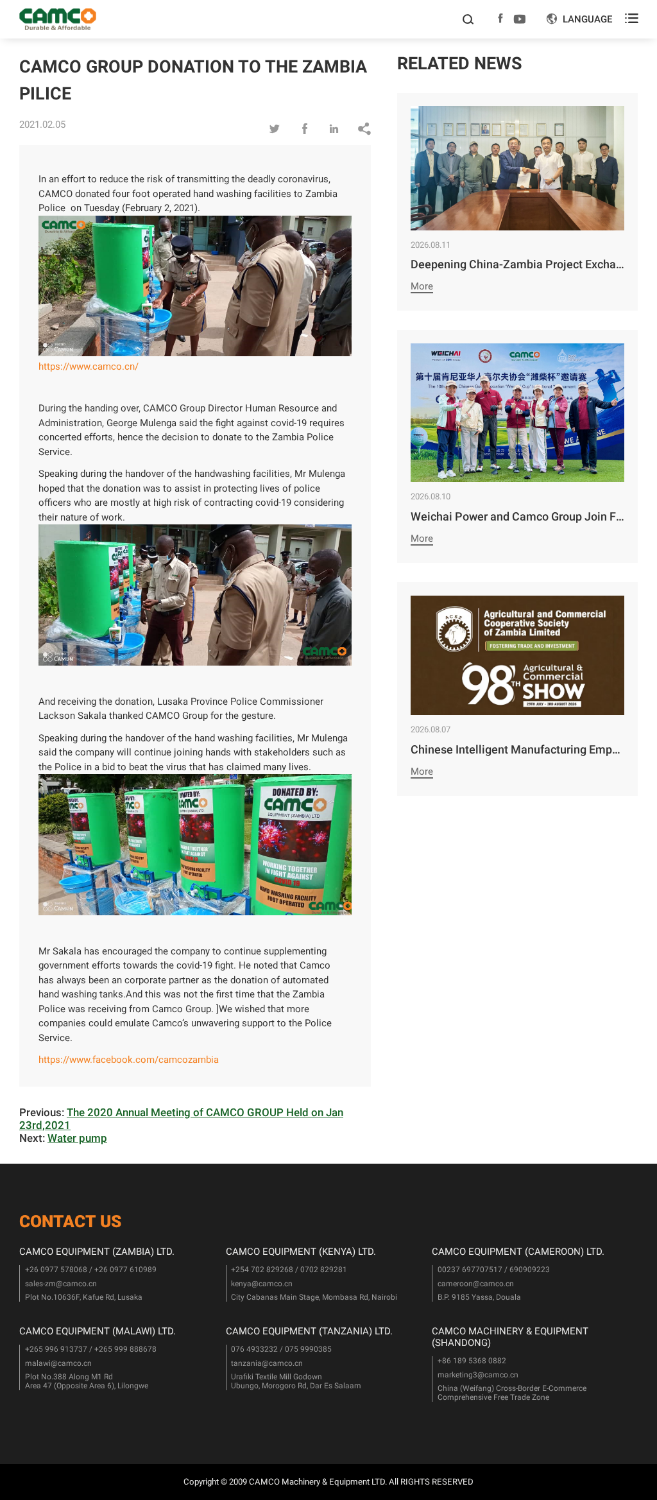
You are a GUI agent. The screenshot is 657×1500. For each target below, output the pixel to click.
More (422, 286)
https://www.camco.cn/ (88, 366)
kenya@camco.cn (262, 1283)
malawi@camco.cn (58, 1363)
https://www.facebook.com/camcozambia (128, 1059)
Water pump (77, 1138)
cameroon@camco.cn (476, 1283)
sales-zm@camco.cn (61, 1283)
